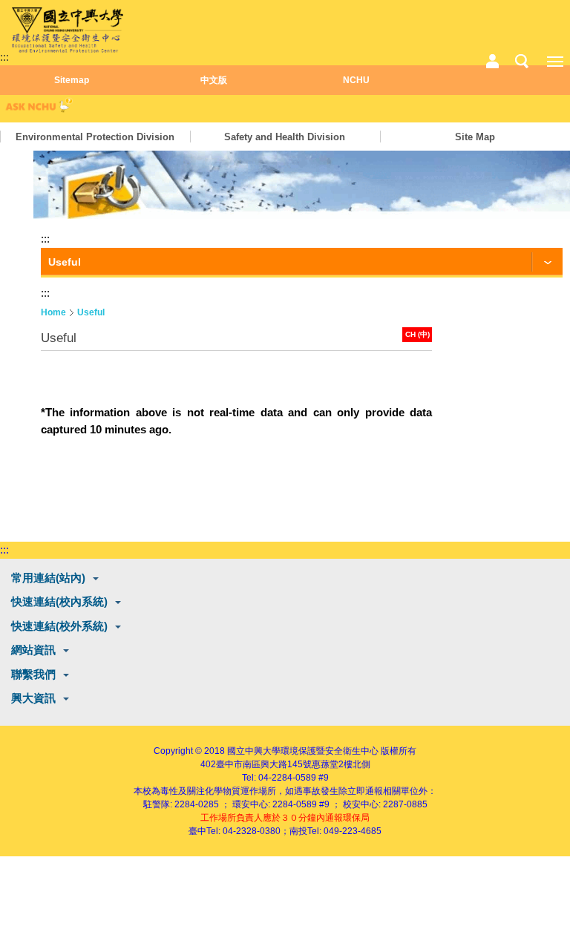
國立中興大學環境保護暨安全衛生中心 (303, 751)
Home (53, 312)
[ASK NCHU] (37, 108)
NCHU (356, 80)
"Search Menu (522, 61)
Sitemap (71, 80)
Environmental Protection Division (95, 136)
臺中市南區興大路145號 (264, 764)
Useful (91, 312)
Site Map (475, 136)
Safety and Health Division (284, 136)
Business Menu (492, 61)
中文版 (213, 80)
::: (4, 56)
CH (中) (417, 334)
